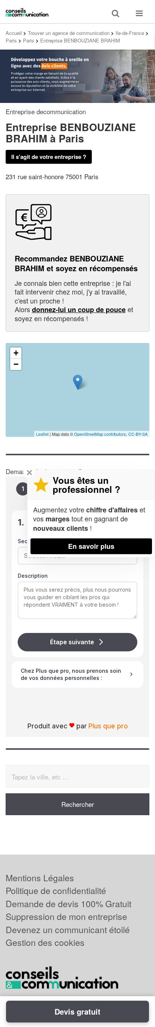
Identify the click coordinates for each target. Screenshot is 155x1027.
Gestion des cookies (45, 942)
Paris (11, 40)
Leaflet (42, 434)
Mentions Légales (40, 877)
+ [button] (16, 353)
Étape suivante (72, 642)
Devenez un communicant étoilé (68, 929)
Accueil (14, 32)
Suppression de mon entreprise (66, 916)
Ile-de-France (129, 32)
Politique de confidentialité (56, 890)
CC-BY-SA (137, 434)
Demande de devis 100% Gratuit (68, 903)
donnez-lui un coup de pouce (79, 309)
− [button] (16, 364)
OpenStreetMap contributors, (101, 434)
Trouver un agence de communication (68, 32)
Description (33, 575)
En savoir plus (91, 546)
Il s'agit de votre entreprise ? (48, 157)
